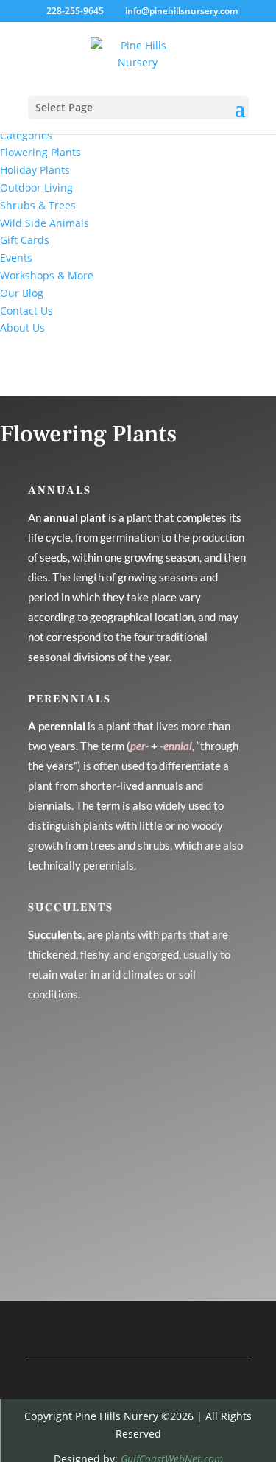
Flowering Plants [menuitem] (40, 152)
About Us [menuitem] (22, 328)
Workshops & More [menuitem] (46, 275)
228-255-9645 (75, 10)
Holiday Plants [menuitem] (35, 170)
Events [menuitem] (16, 258)
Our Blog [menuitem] (21, 293)
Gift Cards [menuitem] (24, 240)
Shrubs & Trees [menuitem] (38, 205)
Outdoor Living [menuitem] (36, 188)
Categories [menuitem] (26, 135)
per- (139, 745)
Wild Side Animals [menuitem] (44, 223)
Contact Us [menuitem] (26, 311)
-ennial (176, 745)
